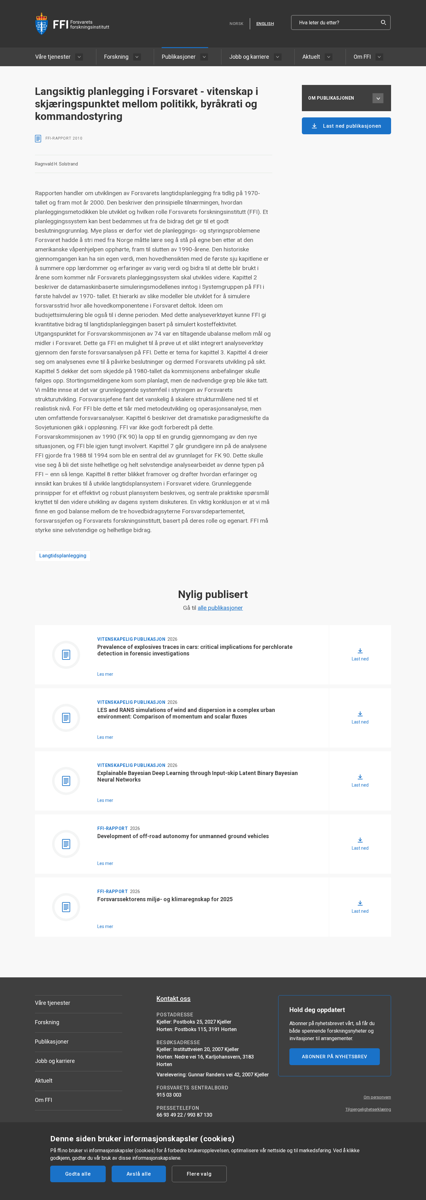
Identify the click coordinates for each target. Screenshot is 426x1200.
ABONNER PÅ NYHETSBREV (334, 1056)
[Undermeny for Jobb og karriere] (278, 57)
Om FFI (362, 56)
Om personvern (377, 1097)
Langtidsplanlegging (62, 556)
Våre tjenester (52, 56)
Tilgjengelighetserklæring (368, 1109)
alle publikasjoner (220, 607)
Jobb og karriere (249, 56)
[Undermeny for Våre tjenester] (79, 57)
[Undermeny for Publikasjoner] (204, 57)
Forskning (116, 56)
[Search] (383, 22)
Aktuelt (311, 56)
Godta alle (78, 1174)
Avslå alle (139, 1174)
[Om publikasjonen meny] (378, 98)
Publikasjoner (179, 56)
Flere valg (199, 1174)
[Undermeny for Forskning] (137, 57)
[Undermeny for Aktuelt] (329, 57)
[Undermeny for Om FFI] (379, 57)
